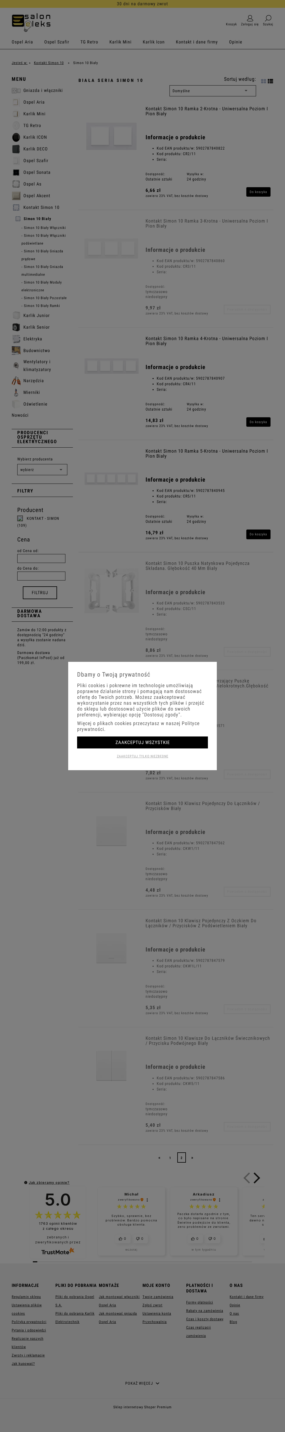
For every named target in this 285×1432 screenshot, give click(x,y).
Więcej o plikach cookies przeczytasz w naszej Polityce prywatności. (138, 726)
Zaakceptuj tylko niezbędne (142, 756)
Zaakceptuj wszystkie (143, 742)
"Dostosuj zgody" (161, 715)
